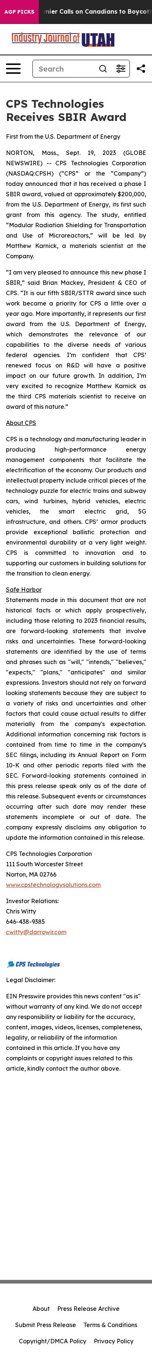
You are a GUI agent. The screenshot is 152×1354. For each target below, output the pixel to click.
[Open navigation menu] (13, 68)
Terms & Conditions (110, 1325)
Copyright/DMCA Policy (52, 1341)
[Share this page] (141, 68)
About (41, 1308)
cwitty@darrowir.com (36, 932)
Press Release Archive (88, 1308)
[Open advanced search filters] (120, 68)
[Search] (103, 68)
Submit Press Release (45, 1325)
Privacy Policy (114, 1341)
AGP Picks (19, 11)
